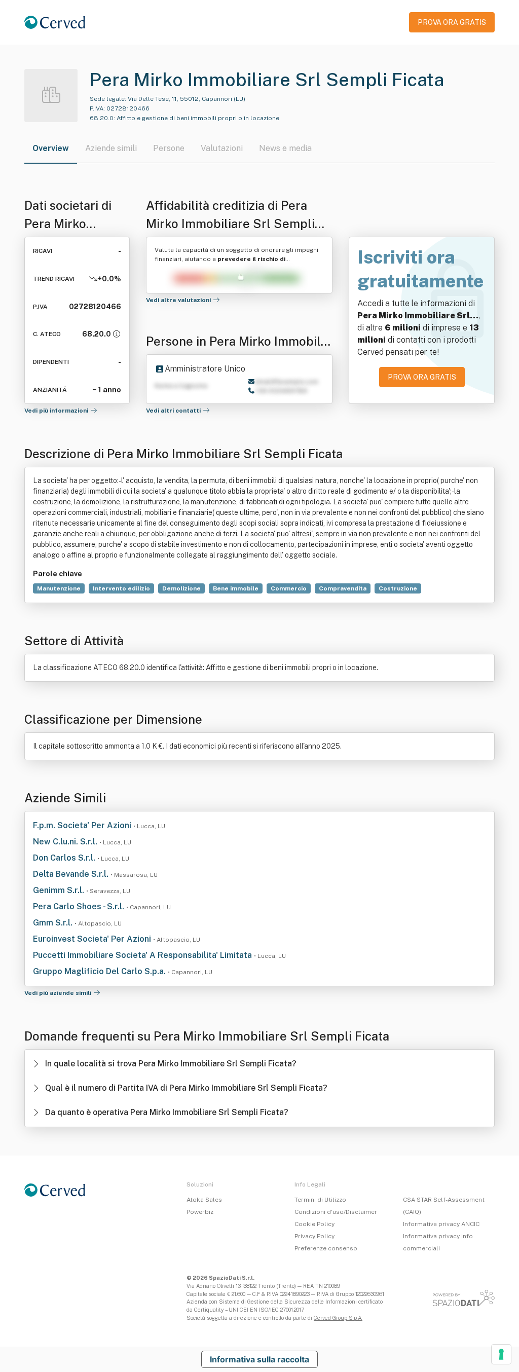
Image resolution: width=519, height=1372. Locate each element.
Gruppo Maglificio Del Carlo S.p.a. (100, 971)
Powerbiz (200, 1211)
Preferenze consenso (325, 1248)
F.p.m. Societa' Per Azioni (83, 825)
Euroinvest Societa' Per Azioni (93, 939)
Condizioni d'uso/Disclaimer (335, 1211)
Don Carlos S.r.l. (65, 858)
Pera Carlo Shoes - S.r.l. (79, 906)
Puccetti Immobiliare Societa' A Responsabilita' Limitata (143, 955)
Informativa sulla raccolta (259, 1359)
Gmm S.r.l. (54, 923)
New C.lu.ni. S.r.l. (66, 841)
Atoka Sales (204, 1199)
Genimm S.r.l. (59, 890)
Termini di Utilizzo (320, 1199)
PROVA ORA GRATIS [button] (452, 22)
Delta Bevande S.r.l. (71, 874)
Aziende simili (111, 148)
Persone (168, 148)
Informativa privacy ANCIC (441, 1224)
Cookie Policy (314, 1224)
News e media (285, 148)
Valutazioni (222, 148)
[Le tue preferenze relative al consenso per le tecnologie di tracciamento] (501, 1354)
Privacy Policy (314, 1236)
